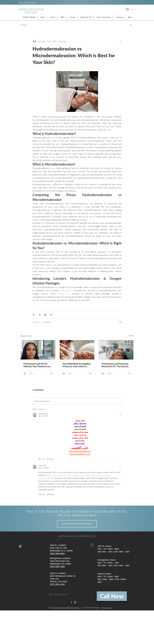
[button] (28, 17)
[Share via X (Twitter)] (39, 315)
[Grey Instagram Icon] (75, 602)
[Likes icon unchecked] (39, 459)
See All (131, 336)
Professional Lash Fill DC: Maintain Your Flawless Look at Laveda (37, 365)
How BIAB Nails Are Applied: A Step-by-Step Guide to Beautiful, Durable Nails (77, 365)
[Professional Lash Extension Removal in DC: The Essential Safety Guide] (116, 350)
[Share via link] (51, 315)
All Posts (23, 25)
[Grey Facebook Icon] (71, 602)
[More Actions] (120, 414)
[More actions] (120, 41)
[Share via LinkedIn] (45, 315)
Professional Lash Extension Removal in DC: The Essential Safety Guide (116, 365)
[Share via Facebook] (33, 315)
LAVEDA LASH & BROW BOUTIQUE (31, 10)
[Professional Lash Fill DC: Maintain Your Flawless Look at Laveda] (38, 350)
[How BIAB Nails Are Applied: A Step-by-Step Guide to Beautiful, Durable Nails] (77, 350)
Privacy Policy (107, 608)
